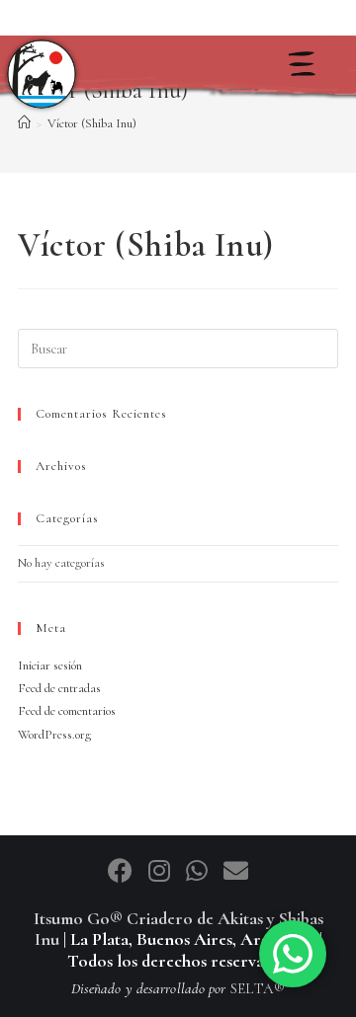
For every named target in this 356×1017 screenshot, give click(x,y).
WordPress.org (54, 735)
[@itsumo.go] (162, 872)
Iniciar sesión (50, 665)
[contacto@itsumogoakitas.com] (235, 872)
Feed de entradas (59, 688)
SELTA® (258, 988)
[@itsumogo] (123, 872)
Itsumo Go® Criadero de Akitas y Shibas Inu (178, 929)
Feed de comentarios (67, 711)
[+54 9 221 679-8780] (200, 872)
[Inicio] (41, 74)
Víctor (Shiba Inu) (91, 123)
